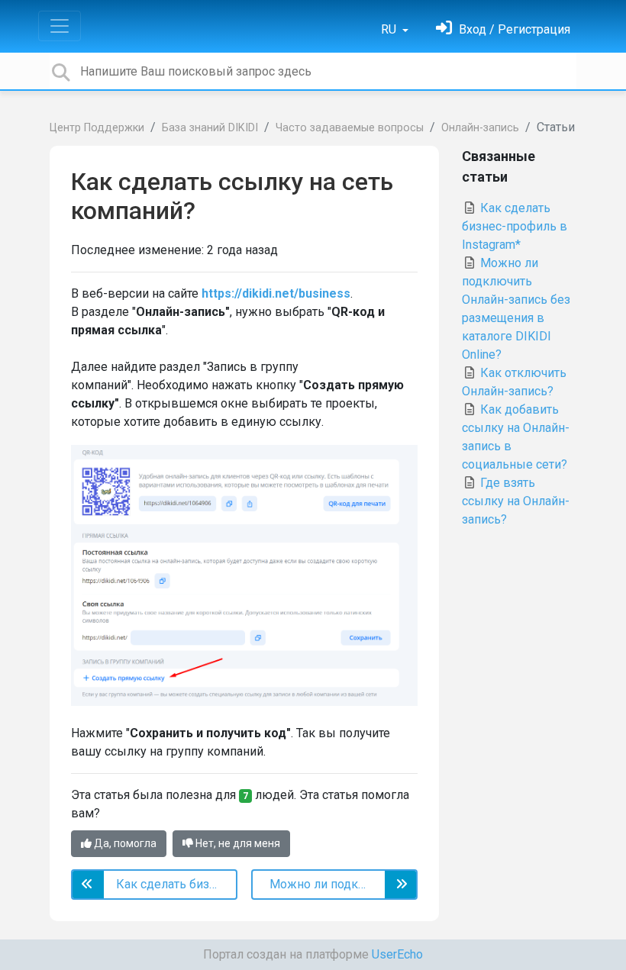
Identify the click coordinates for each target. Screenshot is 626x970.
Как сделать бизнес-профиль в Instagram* (514, 226)
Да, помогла (124, 843)
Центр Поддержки (97, 127)
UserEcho (397, 954)
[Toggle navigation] (59, 26)
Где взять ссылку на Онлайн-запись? (516, 501)
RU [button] (390, 29)
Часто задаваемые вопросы (350, 127)
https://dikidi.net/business (276, 293)
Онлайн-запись (480, 127)
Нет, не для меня (236, 843)
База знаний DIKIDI (210, 127)
